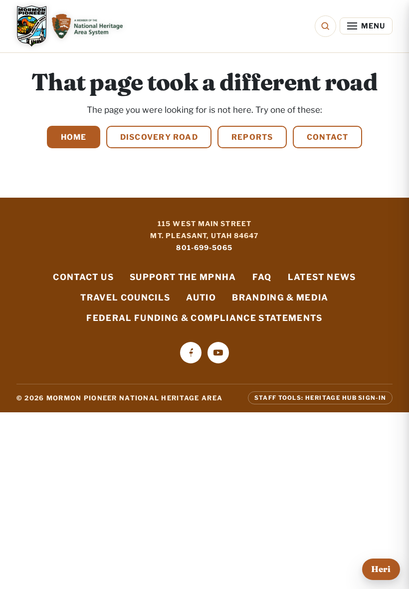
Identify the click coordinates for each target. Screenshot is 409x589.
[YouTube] (218, 352)
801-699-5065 (204, 248)
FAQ (262, 277)
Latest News (322, 277)
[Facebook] (191, 352)
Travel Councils (125, 297)
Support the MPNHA (183, 277)
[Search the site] (325, 26)
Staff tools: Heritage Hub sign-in (320, 397)
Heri (381, 569)
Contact (328, 137)
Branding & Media (280, 297)
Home (74, 137)
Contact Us (83, 277)
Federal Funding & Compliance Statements (204, 318)
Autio (201, 297)
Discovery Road (159, 137)
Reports (252, 137)
